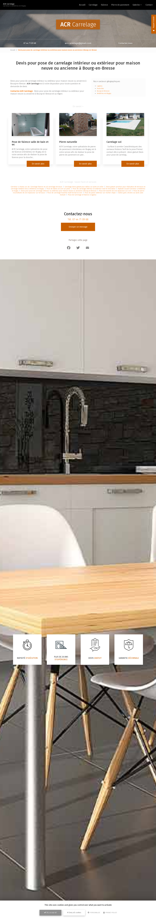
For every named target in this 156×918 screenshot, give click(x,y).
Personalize (95, 912)
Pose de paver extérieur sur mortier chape (100, 193)
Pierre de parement (120, 5)
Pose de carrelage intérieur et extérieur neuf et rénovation (94, 189)
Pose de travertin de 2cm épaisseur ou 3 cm (115, 191)
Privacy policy (111, 912)
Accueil (82, 5)
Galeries (136, 5)
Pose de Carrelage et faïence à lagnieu (82, 195)
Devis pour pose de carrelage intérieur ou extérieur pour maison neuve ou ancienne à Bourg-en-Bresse (59, 191)
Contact (149, 5)
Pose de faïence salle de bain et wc (30, 143)
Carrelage (93, 5)
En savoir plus (38, 164)
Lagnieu (99, 86)
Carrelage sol (114, 141)
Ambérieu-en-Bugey (104, 93)
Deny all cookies (74, 913)
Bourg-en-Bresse (103, 91)
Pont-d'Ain (100, 88)
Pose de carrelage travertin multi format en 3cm (65, 193)
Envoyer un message (78, 227)
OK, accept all (51, 913)
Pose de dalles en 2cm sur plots (59, 189)
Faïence (104, 5)
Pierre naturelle (68, 141)
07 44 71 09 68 (30, 43)
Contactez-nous (125, 43)
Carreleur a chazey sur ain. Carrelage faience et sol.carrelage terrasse (37, 187)
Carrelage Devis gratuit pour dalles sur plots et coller (84, 187)
